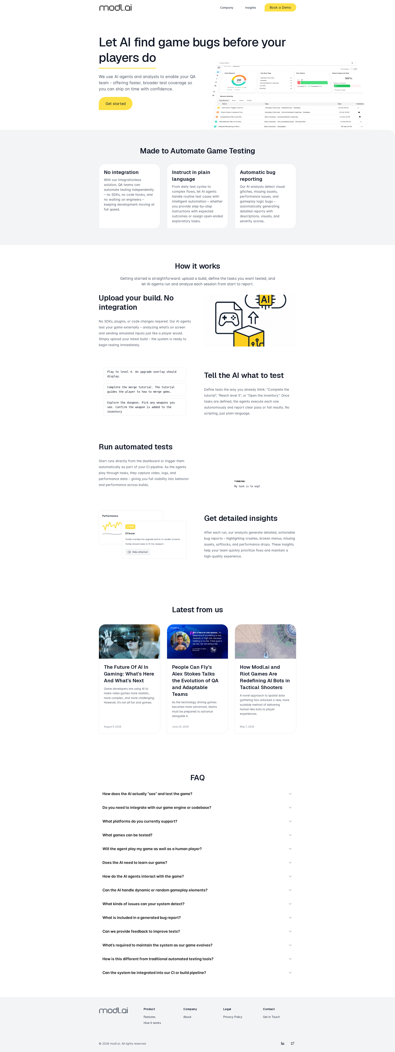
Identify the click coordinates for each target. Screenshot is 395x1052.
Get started (116, 103)
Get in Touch (271, 1017)
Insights (250, 7)
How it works (152, 1022)
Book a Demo (280, 7)
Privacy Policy (232, 1017)
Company (226, 7)
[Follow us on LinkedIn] (282, 1043)
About (187, 1017)
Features (149, 1017)
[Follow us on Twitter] (292, 1043)
